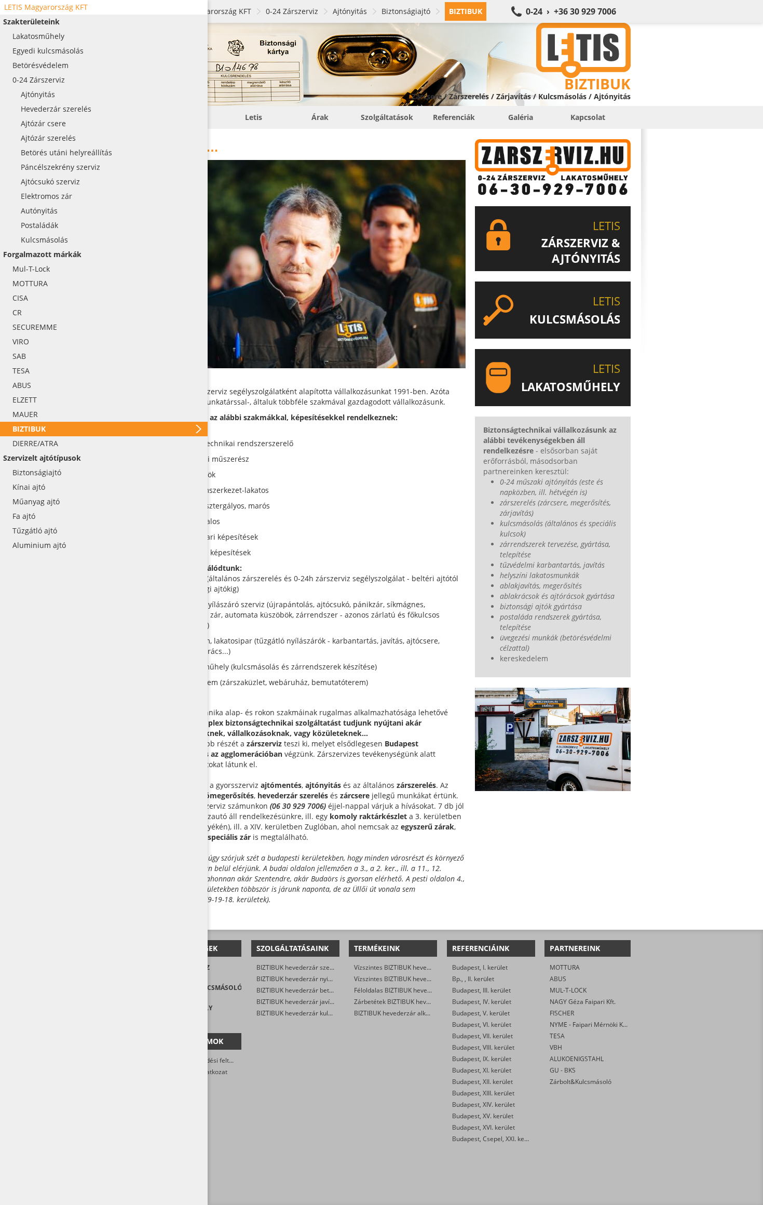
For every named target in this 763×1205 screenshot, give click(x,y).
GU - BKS (563, 1070)
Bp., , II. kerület (473, 978)
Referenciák (454, 117)
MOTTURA (565, 967)
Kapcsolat (587, 117)
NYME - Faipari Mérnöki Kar (589, 1024)
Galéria (520, 117)
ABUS (558, 978)
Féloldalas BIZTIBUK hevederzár (400, 990)
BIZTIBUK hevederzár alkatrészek (402, 1013)
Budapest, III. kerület (481, 990)
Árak (320, 117)
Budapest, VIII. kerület (483, 1047)
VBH (556, 1047)
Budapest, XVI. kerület (483, 1127)
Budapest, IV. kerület (481, 1001)
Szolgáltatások (387, 117)
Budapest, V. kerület (481, 1013)
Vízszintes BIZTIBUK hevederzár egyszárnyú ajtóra (426, 967)
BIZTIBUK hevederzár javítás (297, 1001)
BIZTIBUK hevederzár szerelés (300, 967)
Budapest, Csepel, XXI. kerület (495, 1138)
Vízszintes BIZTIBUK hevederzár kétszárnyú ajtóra (426, 978)
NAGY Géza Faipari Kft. (583, 1001)
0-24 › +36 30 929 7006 (571, 11)
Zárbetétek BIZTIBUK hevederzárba (405, 1001)
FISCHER (562, 1013)
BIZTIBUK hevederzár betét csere (304, 990)
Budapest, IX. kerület (481, 1058)
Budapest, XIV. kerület (483, 1104)
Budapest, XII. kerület (482, 1081)
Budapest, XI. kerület (481, 1070)
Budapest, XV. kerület (482, 1116)
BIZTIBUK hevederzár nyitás (296, 978)
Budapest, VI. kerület (481, 1024)
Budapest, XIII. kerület (483, 1093)
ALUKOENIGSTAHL (577, 1058)
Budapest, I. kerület (480, 967)
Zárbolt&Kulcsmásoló (580, 1081)
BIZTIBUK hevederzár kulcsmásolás (307, 1013)
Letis (253, 117)
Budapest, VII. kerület (482, 1036)
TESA (557, 1036)
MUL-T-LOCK (568, 990)
